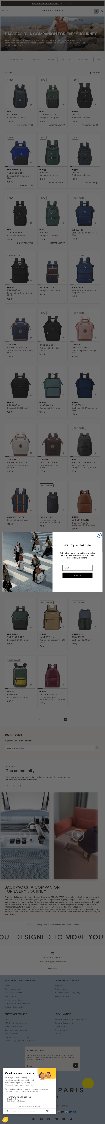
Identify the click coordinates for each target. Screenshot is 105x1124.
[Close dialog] (99, 535)
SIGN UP (77, 575)
